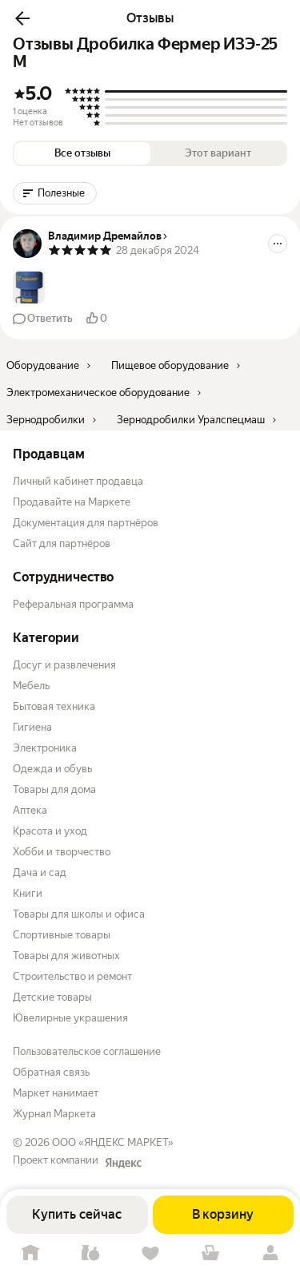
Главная (30, 1253)
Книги (27, 893)
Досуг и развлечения (64, 665)
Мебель (31, 686)
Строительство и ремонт (72, 976)
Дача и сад (39, 872)
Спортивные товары (61, 935)
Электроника (45, 748)
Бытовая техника (54, 706)
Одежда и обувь (52, 769)
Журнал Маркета (54, 1114)
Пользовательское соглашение (87, 1051)
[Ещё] (277, 243)
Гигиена (32, 727)
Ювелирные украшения (70, 1018)
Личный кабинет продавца (78, 481)
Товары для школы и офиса (79, 914)
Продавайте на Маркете (71, 502)
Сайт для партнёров (61, 543)
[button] (22, 18)
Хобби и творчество (61, 852)
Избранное (150, 1253)
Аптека (30, 810)
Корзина (210, 1253)
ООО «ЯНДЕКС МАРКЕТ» (113, 1142)
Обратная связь (51, 1072)
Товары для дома (54, 789)
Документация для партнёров (85, 523)
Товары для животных (66, 956)
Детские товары (52, 997)
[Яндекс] (123, 1163)
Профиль (270, 1253)
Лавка (90, 1253)
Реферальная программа (73, 604)
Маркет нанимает (55, 1093)
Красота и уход (50, 831)
